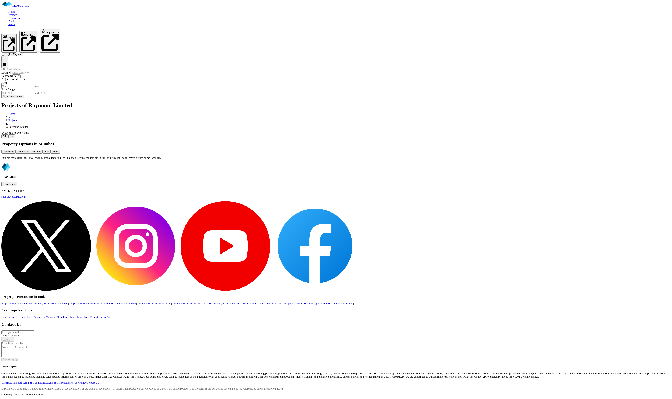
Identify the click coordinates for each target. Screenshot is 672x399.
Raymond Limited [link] (18, 126)
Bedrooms (7, 75)
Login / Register (14, 54)
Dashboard (30, 35)
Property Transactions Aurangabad (191, 303)
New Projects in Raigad (96, 316)
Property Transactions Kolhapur (264, 303)
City (3, 69)
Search (8, 96)
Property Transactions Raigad (85, 303)
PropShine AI (52, 32)
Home (11, 11)
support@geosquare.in (13, 196)
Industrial (36, 151)
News (11, 24)
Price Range (8, 89)
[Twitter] (46, 289)
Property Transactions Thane (119, 303)
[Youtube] (9, 50)
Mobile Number (10, 335)
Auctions (13, 21)
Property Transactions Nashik (228, 303)
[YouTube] (225, 289)
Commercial (23, 151)
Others (55, 151)
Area (4, 82)
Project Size (8, 79)
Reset (19, 96)
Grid (5, 136)
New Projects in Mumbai (41, 316)
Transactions (15, 17)
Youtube (11, 37)
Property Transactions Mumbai (50, 303)
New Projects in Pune (13, 316)
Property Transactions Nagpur (154, 303)
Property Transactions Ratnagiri (301, 303)
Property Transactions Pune (16, 303)
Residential (8, 151)
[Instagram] (136, 289)
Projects (12, 14)
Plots (46, 151)
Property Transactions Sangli (336, 303)
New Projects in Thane (69, 316)
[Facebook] (315, 289)
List (11, 136)
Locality (5, 72)
